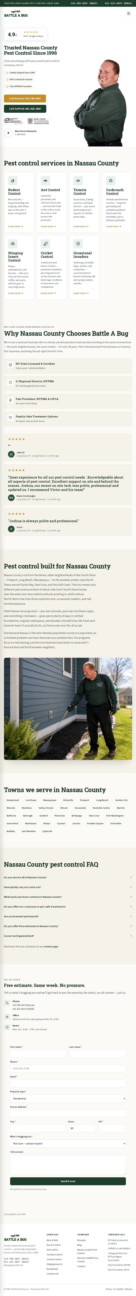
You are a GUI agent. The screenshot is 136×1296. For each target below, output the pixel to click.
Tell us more (16, 1152)
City (13, 1121)
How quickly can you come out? (22, 887)
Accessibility (118, 1289)
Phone (14, 1062)
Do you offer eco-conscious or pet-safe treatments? (35, 907)
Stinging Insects (55, 1264)
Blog (79, 1245)
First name (16, 1047)
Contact (81, 1266)
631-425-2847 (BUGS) (118, 3)
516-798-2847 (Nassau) (23, 1005)
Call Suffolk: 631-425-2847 (25, 109)
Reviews (81, 1240)
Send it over (68, 1181)
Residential (52, 1269)
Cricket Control (54, 1259)
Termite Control (54, 1254)
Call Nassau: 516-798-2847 (25, 98)
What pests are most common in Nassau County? (33, 897)
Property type (18, 1091)
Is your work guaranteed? (19, 936)
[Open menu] (128, 13)
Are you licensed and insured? (21, 916)
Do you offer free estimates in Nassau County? (31, 926)
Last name (75, 1047)
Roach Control (54, 1245)
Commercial (52, 1274)
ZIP (100, 1121)
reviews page (51, 946)
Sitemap (128, 1289)
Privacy (109, 1289)
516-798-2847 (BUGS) (84, 3)
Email (13, 1076)
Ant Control (52, 1250)
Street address (18, 1107)
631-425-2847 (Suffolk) (23, 1009)
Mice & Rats (52, 1240)
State (71, 1121)
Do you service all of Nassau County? (25, 877)
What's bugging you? (21, 1136)
